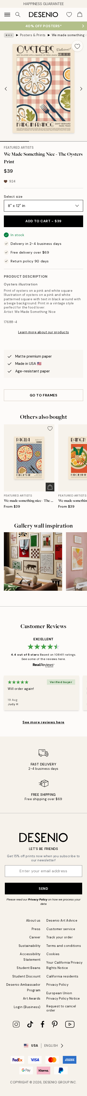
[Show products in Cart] (79, 14)
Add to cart (43, 221)
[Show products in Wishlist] (69, 14)
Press (36, 929)
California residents (62, 976)
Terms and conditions (63, 946)
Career (35, 937)
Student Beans (29, 968)
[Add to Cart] (50, 487)
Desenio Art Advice (61, 920)
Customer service (60, 929)
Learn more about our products (43, 332)
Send (43, 888)
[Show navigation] (7, 14)
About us (33, 920)
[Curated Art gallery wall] (33, 561)
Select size (13, 196)
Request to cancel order (61, 1008)
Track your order (59, 937)
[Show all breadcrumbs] (9, 35)
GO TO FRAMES (44, 395)
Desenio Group (56, 1082)
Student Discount (26, 976)
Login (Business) (27, 1007)
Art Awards (32, 998)
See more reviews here (43, 722)
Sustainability (30, 946)
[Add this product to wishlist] (77, 46)
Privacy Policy (37, 899)
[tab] (14, 140)
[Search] (18, 14)
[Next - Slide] (81, 89)
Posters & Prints (33, 35)
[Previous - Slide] (6, 89)
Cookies (53, 954)
